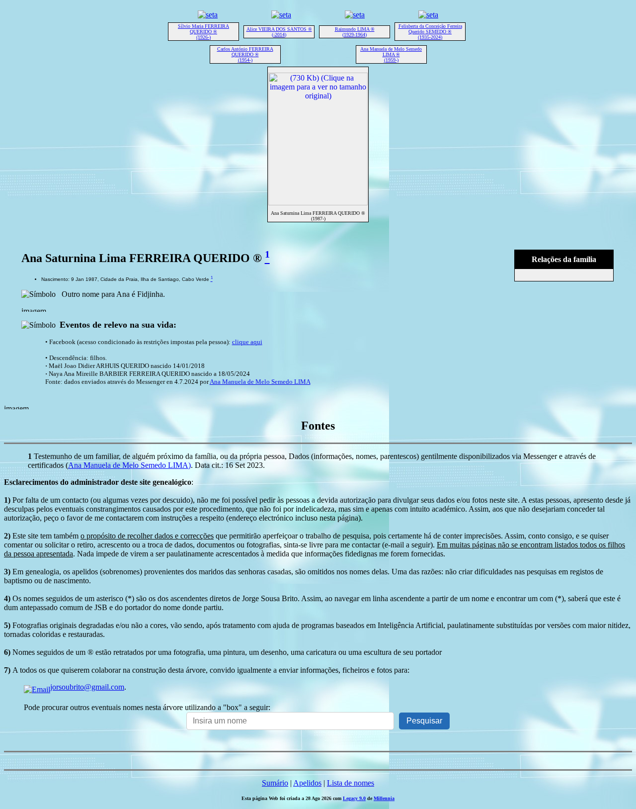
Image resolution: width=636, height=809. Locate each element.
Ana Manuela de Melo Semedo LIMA (260, 381)
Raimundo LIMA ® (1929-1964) (355, 31)
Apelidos (307, 783)
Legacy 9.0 (354, 798)
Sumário (275, 783)
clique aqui (247, 342)
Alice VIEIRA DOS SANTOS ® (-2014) (279, 31)
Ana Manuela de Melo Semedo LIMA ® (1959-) (391, 54)
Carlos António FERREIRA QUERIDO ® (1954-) (245, 54)
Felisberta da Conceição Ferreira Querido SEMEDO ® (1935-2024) (430, 31)
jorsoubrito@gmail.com (87, 687)
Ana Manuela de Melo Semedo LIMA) (129, 465)
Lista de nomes (350, 783)
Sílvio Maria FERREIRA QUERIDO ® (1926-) (203, 31)
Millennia (384, 798)
